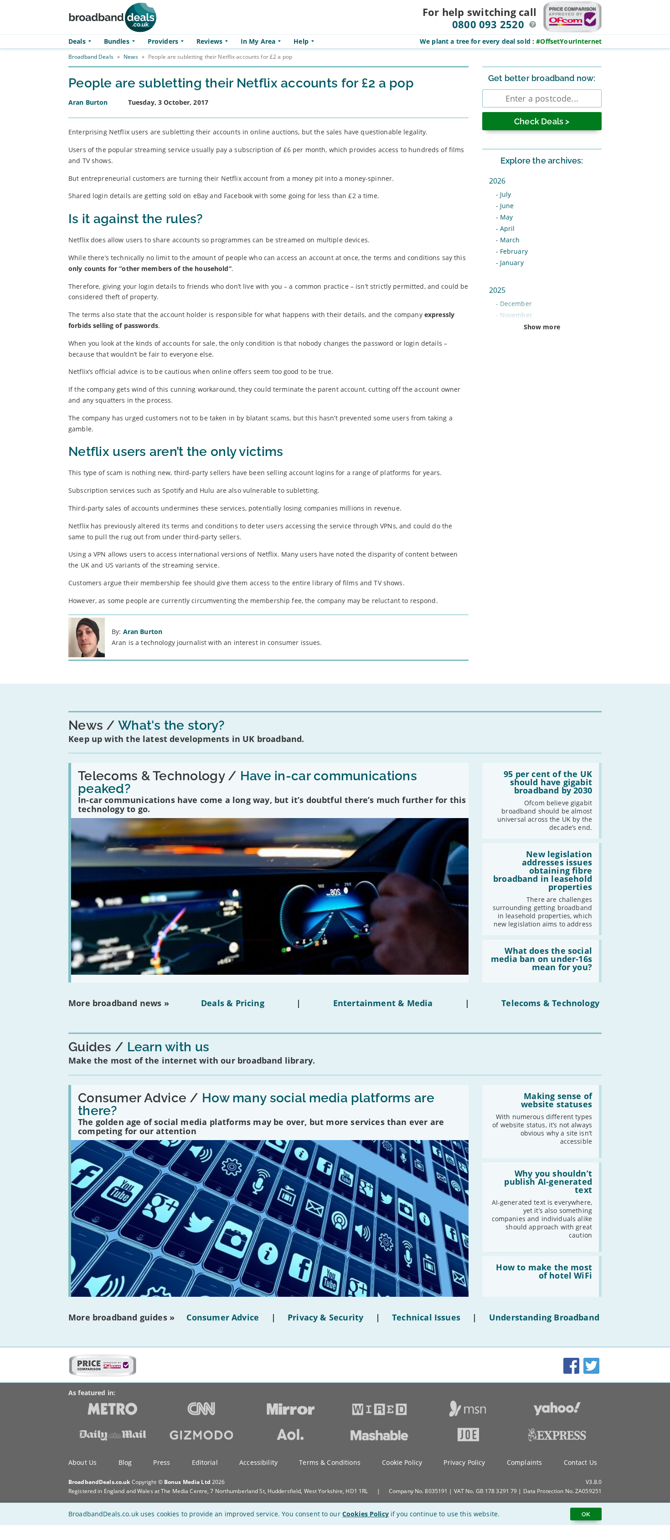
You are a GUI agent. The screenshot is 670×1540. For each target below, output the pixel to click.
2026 (497, 181)
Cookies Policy (365, 1513)
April (507, 228)
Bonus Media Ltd (187, 1482)
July (505, 194)
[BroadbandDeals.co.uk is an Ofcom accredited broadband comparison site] (102, 1374)
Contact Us (580, 1462)
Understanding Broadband (544, 1317)
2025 (497, 290)
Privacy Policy (464, 1462)
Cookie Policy (402, 1462)
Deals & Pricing (232, 1003)
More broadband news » (118, 1003)
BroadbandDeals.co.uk (99, 1482)
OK (586, 1514)
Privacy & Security (325, 1317)
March (510, 239)
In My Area (258, 41)
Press (161, 1462)
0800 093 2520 (488, 24)
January (512, 262)
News (131, 57)
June (507, 205)
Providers (163, 41)
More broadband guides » (121, 1317)
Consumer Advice (222, 1317)
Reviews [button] (209, 41)
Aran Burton (143, 631)
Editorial (205, 1462)
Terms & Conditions (330, 1462)
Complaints (524, 1462)
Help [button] (301, 41)
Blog (125, 1462)
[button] (532, 24)
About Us (82, 1462)
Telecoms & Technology (550, 1003)
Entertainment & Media (383, 1003)
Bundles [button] (116, 41)
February (514, 251)
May (506, 217)
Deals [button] (77, 41)
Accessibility (258, 1462)
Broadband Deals (90, 57)
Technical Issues (426, 1317)
